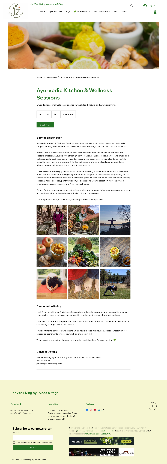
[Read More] (153, 406)
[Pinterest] (94, 410)
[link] (45, 124)
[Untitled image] (52, 220)
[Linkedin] (98, 410)
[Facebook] (87, 410)
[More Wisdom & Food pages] (109, 11)
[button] (155, 12)
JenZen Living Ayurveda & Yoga (47, 4)
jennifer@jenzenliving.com (21, 410)
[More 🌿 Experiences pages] (89, 11)
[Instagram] (91, 410)
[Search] (131, 5)
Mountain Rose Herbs (105, 431)
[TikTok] (102, 410)
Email (16, 432)
